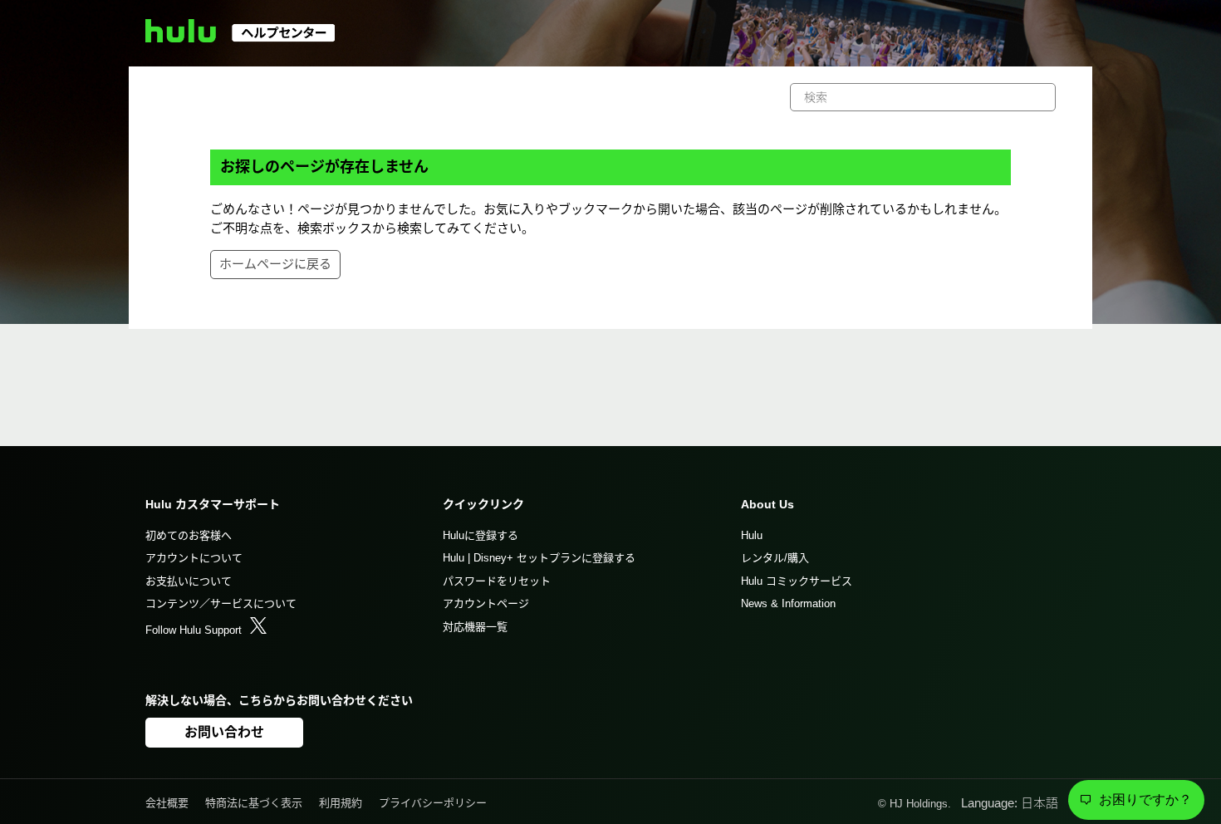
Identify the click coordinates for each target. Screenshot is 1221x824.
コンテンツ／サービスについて (221, 603)
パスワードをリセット (497, 581)
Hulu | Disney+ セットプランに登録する (539, 558)
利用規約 (340, 803)
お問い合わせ (224, 732)
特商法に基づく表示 (253, 803)
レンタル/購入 (775, 558)
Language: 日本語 (1011, 803)
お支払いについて (188, 581)
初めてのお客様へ (188, 535)
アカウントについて (194, 558)
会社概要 (167, 803)
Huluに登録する (480, 535)
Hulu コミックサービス (796, 581)
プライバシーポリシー (433, 803)
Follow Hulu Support (193, 630)
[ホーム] (248, 38)
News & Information (788, 603)
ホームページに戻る (275, 264)
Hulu (752, 535)
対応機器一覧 (475, 626)
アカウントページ (486, 603)
